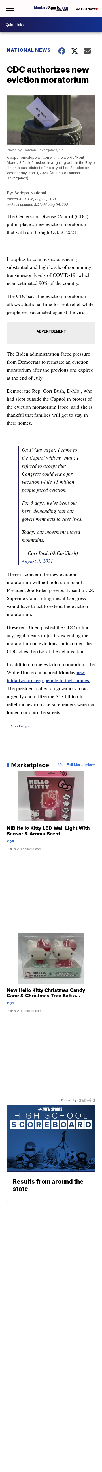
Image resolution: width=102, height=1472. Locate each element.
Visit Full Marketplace (76, 765)
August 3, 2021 (37, 560)
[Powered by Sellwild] (87, 1100)
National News (29, 50)
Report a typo (20, 726)
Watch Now (85, 9)
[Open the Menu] (9, 8)
